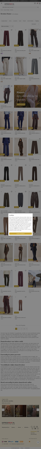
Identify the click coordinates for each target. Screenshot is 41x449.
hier (20, 225)
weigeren (16, 227)
